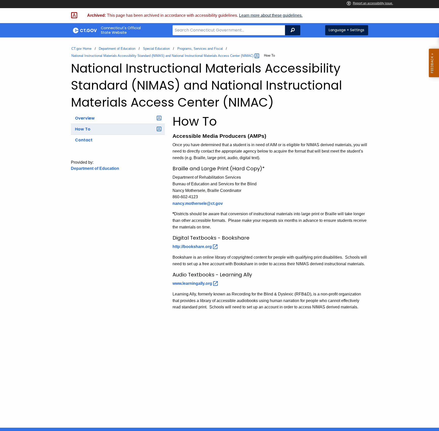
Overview (85, 118)
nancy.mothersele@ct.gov (198, 203)
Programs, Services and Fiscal (200, 49)
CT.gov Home (81, 49)
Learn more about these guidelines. (271, 15)
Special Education (156, 49)
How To (82, 129)
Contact (83, 140)
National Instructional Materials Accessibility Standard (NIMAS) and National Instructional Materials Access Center (163, 56)
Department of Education (117, 49)
